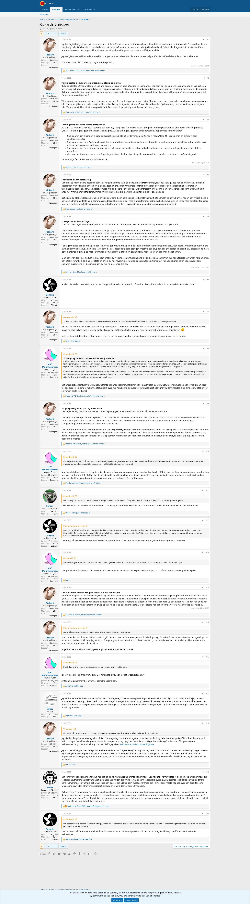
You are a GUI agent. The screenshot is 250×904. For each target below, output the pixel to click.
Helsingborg (53, 67)
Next (62, 33)
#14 (207, 587)
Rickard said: (68, 354)
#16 (207, 657)
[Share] (204, 39)
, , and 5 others (78, 209)
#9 (208, 403)
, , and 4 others (85, 70)
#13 (207, 552)
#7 (208, 311)
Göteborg (54, 305)
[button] (78, 9)
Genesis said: (68, 317)
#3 (208, 119)
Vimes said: (68, 729)
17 (56, 33)
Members (87, 9)
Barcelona (54, 377)
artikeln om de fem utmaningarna (137, 744)
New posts (44, 14)
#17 (207, 693)
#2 (208, 78)
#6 (208, 279)
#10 (207, 451)
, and (78, 839)
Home (45, 9)
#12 (207, 520)
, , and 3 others (81, 272)
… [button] (52, 33)
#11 (207, 490)
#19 (207, 772)
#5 (208, 216)
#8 (208, 348)
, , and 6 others (82, 112)
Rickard (45, 28)
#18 (207, 723)
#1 (208, 39)
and (77, 513)
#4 (208, 175)
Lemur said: (68, 558)
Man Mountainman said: (73, 526)
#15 (207, 622)
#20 (207, 813)
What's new (70, 9)
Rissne (55, 797)
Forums (56, 9)
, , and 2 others (85, 444)
